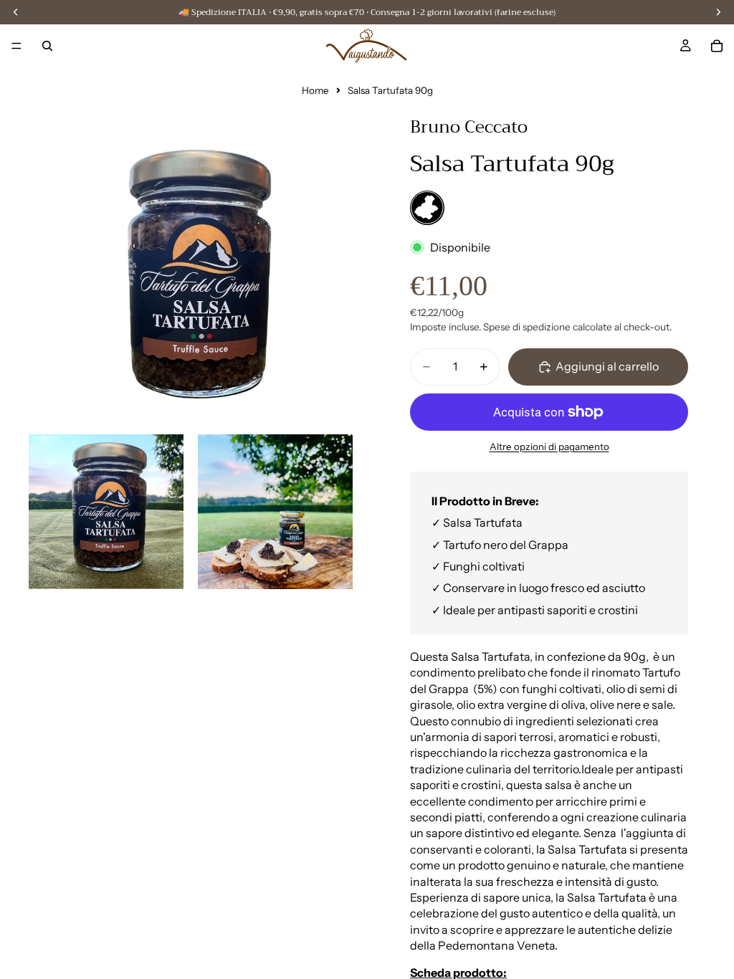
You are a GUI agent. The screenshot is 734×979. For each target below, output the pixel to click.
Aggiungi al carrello (607, 366)
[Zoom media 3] (275, 511)
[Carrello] (717, 46)
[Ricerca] (47, 46)
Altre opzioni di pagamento (549, 446)
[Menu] (16, 45)
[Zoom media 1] (191, 258)
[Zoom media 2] (106, 511)
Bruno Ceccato (469, 127)
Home (315, 90)
